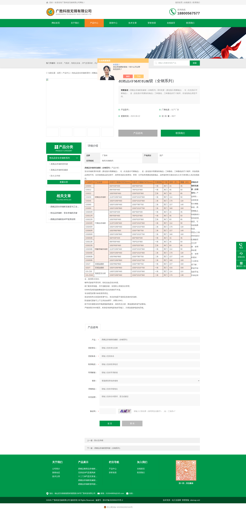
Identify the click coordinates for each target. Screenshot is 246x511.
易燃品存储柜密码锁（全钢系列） (107, 448)
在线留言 (187, 2)
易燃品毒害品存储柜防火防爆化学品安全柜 (88, 469)
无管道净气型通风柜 (86, 472)
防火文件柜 (55, 176)
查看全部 (64, 182)
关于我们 (75, 23)
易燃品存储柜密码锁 (59, 164)
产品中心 (94, 23)
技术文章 (133, 23)
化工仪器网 (176, 500)
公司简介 (56, 469)
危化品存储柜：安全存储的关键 (63, 213)
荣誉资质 (152, 23)
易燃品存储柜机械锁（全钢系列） (88, 480)
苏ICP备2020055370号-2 (113, 500)
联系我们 (196, 2)
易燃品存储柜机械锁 (59, 170)
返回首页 (178, 2)
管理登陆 (185, 500)
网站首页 (56, 23)
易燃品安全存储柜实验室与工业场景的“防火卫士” (65, 207)
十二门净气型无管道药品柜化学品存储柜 (88, 476)
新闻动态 (56, 472)
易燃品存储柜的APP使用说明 (62, 219)
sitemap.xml (195, 500)
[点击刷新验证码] (124, 411)
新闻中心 (113, 23)
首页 (59, 73)
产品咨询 (138, 133)
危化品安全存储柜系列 (81, 73)
